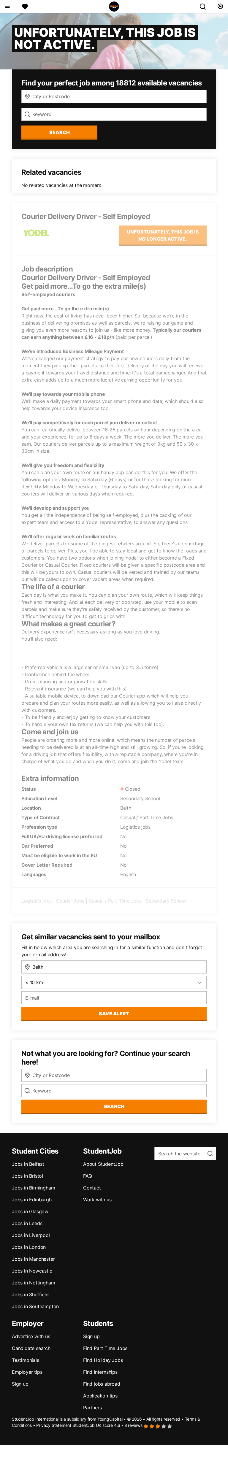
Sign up (20, 1384)
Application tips (100, 1396)
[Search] (205, 6)
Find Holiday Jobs (103, 1360)
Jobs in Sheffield (30, 1294)
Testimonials (25, 1360)
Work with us (97, 1200)
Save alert (114, 1014)
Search (59, 132)
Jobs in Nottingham (33, 1283)
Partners (92, 1408)
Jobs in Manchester (33, 1259)
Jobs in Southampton (35, 1306)
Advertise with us (31, 1336)
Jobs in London (29, 1247)
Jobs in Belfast (28, 1164)
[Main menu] (7, 6)
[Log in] (220, 6)
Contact (92, 1188)
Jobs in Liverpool (31, 1235)
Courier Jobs (70, 901)
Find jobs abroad (101, 1384)
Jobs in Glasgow (30, 1211)
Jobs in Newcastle (32, 1271)
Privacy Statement (53, 1425)
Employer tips (27, 1372)
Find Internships (100, 1372)
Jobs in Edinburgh (32, 1200)
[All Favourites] (25, 6)
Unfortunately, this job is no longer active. (163, 235)
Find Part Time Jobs (105, 1348)
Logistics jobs (36, 901)
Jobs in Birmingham (33, 1188)
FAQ (87, 1176)
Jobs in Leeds (27, 1223)
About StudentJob (103, 1164)
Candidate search (31, 1348)
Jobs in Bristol (27, 1176)
